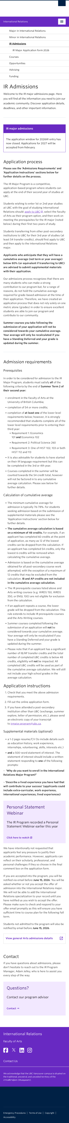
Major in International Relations (27, 30)
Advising (14, 69)
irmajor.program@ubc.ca (26, 723)
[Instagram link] (30, 1051)
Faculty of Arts (12, 1041)
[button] (5, 31)
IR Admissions (17, 43)
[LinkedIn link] (23, 1051)
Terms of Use (35, 1113)
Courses (14, 57)
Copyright (49, 1113)
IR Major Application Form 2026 (31, 50)
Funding (13, 76)
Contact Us (10, 1061)
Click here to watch (18, 837)
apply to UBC (32, 211)
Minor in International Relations (27, 37)
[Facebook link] (7, 1051)
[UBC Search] (62, 4)
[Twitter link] (15, 1051)
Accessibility (9, 1117)
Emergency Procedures (14, 1113)
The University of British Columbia (25, 7)
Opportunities (17, 63)
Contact (11, 1008)
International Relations (15, 21)
